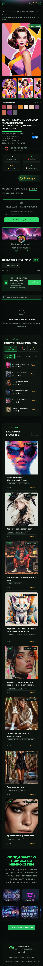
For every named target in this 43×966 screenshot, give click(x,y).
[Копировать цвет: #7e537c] (39, 105)
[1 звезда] (11, 147)
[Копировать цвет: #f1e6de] (28, 105)
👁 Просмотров (10, 349)
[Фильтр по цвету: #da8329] (20, 107)
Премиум (29, 178)
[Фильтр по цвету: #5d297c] (9, 112)
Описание (7, 189)
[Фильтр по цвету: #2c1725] (15, 107)
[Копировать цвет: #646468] (17, 110)
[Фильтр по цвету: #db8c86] (9, 107)
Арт (12, 138)
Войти (35, 282)
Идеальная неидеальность (20, 835)
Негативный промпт (12, 193)
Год (36, 356)
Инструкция (20, 189)
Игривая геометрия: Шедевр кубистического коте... (21, 630)
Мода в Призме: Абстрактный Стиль (17, 478)
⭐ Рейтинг (33, 348)
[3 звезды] (18, 147)
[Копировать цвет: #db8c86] (12, 105)
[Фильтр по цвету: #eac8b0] (31, 107)
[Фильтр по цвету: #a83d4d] (4, 107)
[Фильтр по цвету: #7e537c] (37, 107)
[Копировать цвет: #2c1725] (17, 105)
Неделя (19, 356)
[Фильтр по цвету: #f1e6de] (26, 107)
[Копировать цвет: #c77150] (6, 110)
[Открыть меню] (3, 3)
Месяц (28, 356)
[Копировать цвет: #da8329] (23, 105)
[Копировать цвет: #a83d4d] (6, 105)
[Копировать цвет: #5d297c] (12, 110)
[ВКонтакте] (33, 137)
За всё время (9, 356)
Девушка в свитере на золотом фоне (18, 734)
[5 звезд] (25, 147)
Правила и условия (26, 958)
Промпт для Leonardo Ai (15, 134)
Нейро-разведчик (18, 143)
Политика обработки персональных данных (22, 961)
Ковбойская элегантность (20, 529)
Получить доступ (21, 220)
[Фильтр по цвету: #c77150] (4, 112)
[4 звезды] (22, 147)
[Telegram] (36, 137)
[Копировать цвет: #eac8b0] (34, 105)
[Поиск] (30, 3)
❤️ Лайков (22, 348)
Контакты (13, 958)
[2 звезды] (15, 147)
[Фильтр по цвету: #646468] (15, 112)
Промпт (33, 189)
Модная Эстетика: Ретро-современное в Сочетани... (20, 683)
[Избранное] (35, 3)
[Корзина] (39, 3)
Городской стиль (15, 787)
